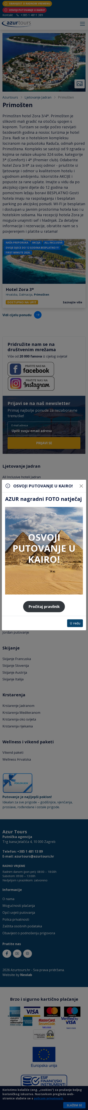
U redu (75, 623)
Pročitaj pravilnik (44, 606)
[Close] (81, 486)
